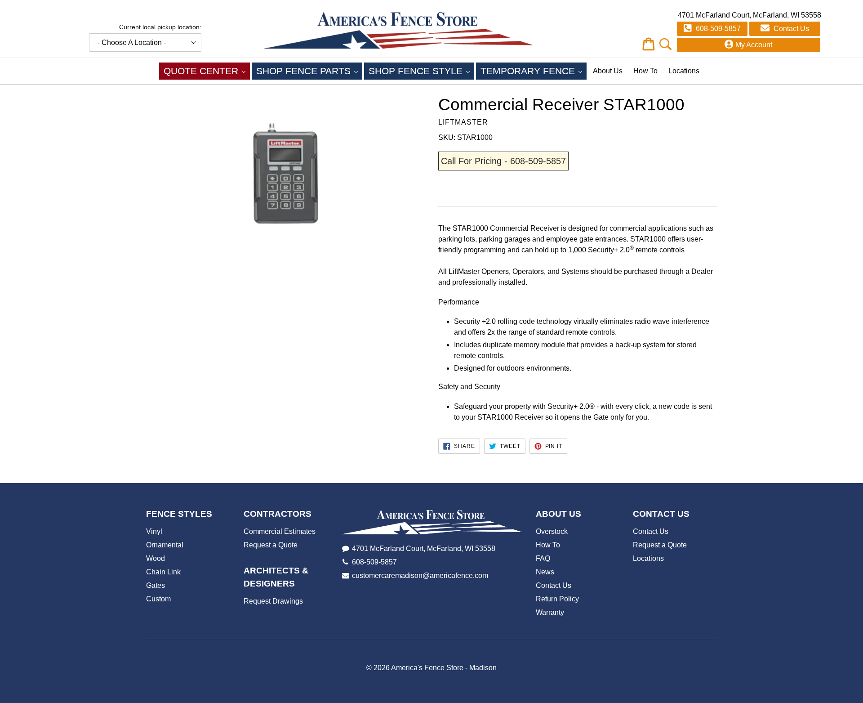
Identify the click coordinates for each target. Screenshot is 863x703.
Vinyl (154, 531)
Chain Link (163, 572)
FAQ (543, 558)
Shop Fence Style (421, 70)
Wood (155, 558)
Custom (158, 599)
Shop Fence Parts (309, 70)
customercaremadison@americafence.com (420, 575)
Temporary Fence (533, 70)
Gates (155, 585)
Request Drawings (273, 601)
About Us (608, 71)
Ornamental (164, 545)
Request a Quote (271, 545)
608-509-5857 (717, 28)
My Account (753, 45)
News (545, 572)
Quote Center (207, 70)
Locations (683, 71)
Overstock (552, 531)
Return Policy (557, 599)
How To (645, 71)
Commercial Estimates (280, 531)
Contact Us (790, 28)
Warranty (550, 612)
